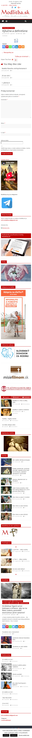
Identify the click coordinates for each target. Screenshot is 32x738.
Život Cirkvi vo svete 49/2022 (20, 514)
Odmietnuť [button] (13, 735)
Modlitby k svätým (18, 601)
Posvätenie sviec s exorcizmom (10, 632)
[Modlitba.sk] (3, 21)
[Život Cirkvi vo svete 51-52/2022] (6, 496)
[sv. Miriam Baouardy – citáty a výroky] (6, 569)
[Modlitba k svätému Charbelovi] (6, 408)
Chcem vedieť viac (24, 735)
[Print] (19, 46)
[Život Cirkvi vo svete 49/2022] (6, 513)
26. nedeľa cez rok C (7, 659)
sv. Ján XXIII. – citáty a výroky (9, 5)
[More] (23, 46)
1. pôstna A (6, 83)
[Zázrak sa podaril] (6, 673)
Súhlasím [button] (6, 735)
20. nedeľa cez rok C (7, 692)
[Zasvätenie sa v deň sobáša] (6, 646)
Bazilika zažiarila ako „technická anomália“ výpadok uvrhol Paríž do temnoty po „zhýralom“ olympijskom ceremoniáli (20, 471)
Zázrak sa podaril (17, 674)
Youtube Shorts (5, 159)
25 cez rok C (6, 76)
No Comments (26, 551)
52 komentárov (14, 426)
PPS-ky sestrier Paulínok (8, 28)
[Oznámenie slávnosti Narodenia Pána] (6, 637)
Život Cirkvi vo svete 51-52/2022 (20, 497)
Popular (7, 397)
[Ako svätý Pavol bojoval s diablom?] (6, 682)
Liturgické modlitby (7, 601)
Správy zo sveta (13, 603)
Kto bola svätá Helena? (18, 559)
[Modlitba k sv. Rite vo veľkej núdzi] (6, 399)
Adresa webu (4, 140)
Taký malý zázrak (6, 697)
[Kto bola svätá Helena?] (6, 559)
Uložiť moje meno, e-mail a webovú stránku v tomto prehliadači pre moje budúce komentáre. (15, 149)
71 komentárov (14, 420)
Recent (17, 397)
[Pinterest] (7, 46)
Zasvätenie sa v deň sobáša (19, 646)
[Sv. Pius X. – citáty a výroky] (6, 549)
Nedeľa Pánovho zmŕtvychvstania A (14, 68)
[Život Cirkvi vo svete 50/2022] (6, 505)
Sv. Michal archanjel (23, 603)
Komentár (4, 99)
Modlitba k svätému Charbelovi (20, 409)
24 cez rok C (5, 703)
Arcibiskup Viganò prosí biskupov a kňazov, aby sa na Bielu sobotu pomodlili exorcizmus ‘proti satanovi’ (14, 609)
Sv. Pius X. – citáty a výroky (19, 549)
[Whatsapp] (10, 46)
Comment (27, 397)
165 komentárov (26, 404)
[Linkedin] (16, 46)
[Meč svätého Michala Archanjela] (6, 459)
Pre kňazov (5, 603)
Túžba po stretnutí (22, 56)
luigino (14, 614)
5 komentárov (14, 699)
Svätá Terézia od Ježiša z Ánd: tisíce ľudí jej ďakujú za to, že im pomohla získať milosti (21, 489)
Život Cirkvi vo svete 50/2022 (20, 506)
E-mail (3, 132)
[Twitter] (13, 46)
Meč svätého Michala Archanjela (21, 460)
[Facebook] (3, 46)
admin (13, 33)
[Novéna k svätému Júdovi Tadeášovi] (6, 664)
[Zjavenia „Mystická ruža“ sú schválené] (6, 478)
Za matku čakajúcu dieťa (8, 425)
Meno (3, 123)
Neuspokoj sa (7, 52)
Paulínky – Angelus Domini (9, 418)
